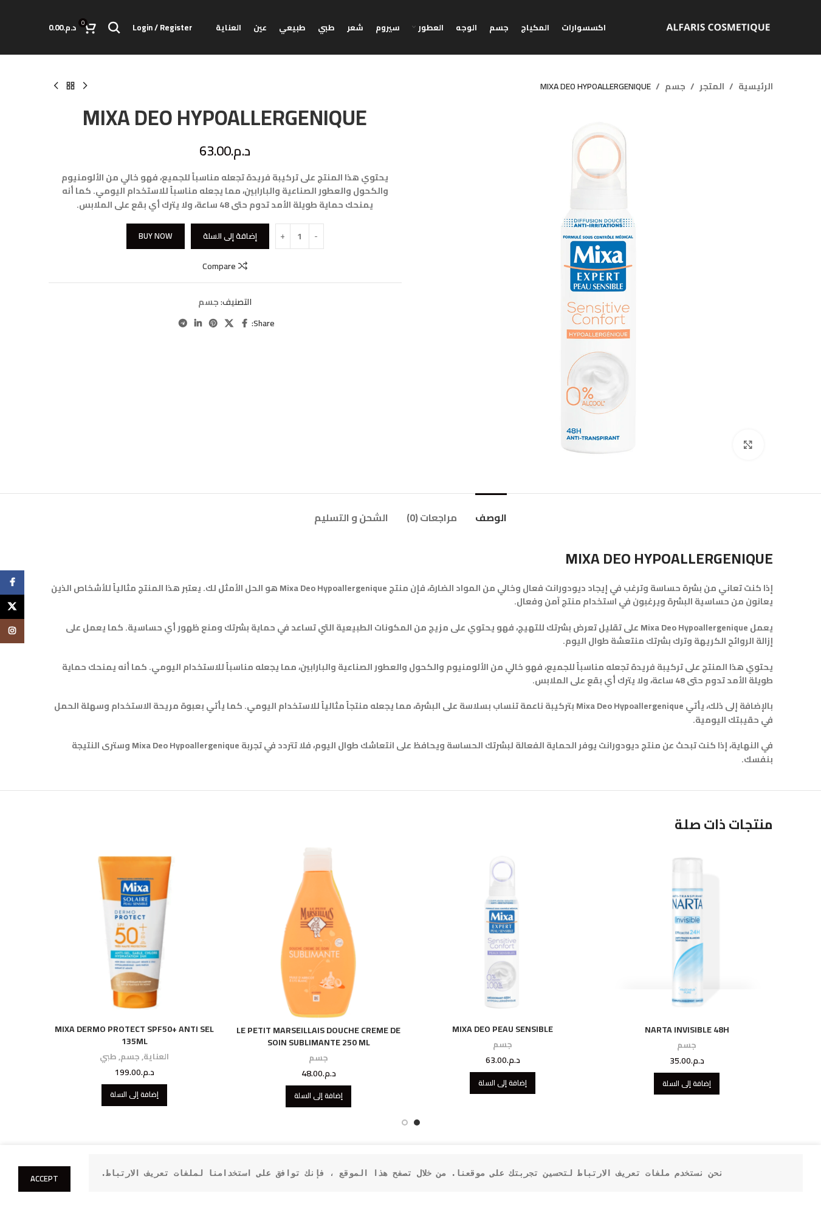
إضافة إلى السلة (230, 235)
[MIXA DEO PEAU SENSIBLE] (503, 932)
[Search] (114, 27)
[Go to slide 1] (417, 1122)
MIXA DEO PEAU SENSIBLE (502, 1029)
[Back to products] (70, 86)
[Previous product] (85, 86)
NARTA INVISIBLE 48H (687, 1029)
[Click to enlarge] (748, 444)
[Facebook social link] (244, 323)
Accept (44, 1178)
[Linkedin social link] (198, 323)
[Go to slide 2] (405, 1122)
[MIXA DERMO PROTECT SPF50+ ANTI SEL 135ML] (135, 932)
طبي (108, 1056)
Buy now (156, 235)
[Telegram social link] (183, 323)
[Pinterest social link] (213, 323)
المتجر (711, 86)
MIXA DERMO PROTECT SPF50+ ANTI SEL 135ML (134, 1035)
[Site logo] (718, 27)
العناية (156, 1056)
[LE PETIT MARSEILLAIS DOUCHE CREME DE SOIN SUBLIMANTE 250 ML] (319, 932)
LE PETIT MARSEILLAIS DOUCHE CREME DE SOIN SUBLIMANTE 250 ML (318, 1036)
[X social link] (229, 323)
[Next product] (56, 86)
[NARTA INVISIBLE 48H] (687, 932)
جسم (675, 86)
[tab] (491, 511)
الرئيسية (755, 86)
